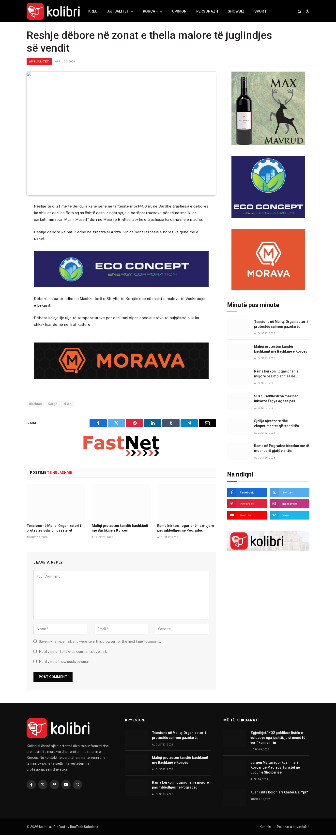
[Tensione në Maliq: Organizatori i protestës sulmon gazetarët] (56, 501)
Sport (260, 11)
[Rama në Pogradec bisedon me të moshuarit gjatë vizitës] (238, 451)
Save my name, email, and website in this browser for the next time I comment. (100, 641)
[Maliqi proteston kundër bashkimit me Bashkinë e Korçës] (121, 501)
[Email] (9, 267)
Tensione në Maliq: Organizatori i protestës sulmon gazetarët (54, 528)
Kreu (92, 11)
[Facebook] (9, 219)
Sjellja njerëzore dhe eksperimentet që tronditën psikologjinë (276, 423)
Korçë (52, 404)
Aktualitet (118, 11)
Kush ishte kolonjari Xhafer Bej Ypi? (279, 792)
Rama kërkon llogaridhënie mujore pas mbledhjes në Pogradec (185, 528)
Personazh (207, 11)
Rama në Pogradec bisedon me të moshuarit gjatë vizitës (281, 448)
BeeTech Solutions (84, 827)
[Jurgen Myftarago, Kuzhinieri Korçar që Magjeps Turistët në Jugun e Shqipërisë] (234, 768)
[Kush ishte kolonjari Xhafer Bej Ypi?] (234, 797)
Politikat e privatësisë (293, 827)
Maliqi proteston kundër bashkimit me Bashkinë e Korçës (120, 528)
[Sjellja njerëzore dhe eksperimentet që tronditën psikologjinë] (238, 426)
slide (67, 404)
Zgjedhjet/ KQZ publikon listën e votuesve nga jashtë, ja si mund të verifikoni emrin (277, 738)
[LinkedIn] (9, 243)
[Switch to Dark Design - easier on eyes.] (307, 11)
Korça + (150, 11)
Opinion (179, 11)
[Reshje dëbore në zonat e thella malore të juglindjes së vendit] (121, 133)
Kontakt (265, 827)
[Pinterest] (9, 255)
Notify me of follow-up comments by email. (73, 652)
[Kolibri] (53, 11)
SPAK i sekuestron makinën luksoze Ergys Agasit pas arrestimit (276, 398)
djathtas (35, 404)
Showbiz (236, 11)
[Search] (299, 11)
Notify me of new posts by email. (64, 662)
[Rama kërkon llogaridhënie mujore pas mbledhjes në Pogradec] (186, 501)
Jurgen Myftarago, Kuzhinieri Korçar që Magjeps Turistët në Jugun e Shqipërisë (275, 767)
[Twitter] (9, 231)
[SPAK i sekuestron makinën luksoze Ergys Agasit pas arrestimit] (238, 401)
